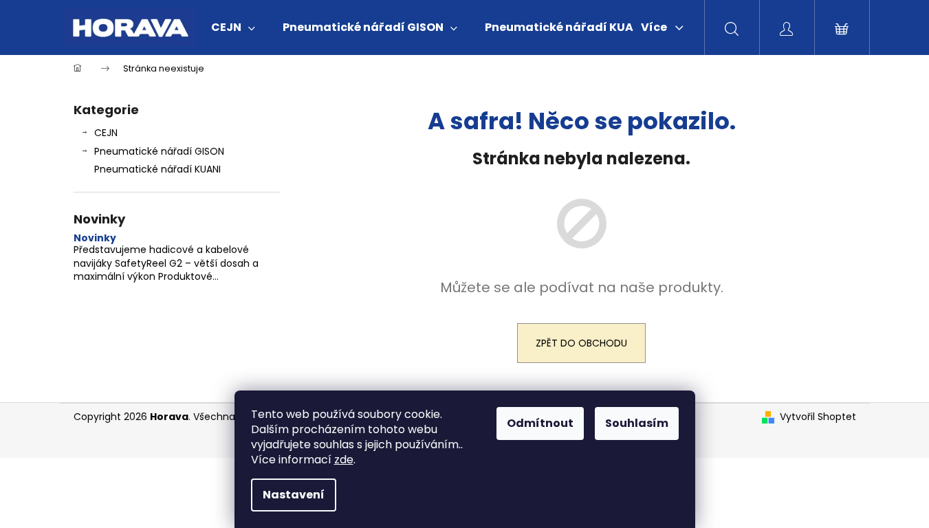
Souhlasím (636, 423)
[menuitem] (233, 27)
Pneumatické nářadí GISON (159, 151)
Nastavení (294, 495)
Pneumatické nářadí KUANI (157, 169)
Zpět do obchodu (581, 343)
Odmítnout (540, 423)
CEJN (106, 133)
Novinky (95, 238)
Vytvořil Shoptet (818, 417)
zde (343, 460)
